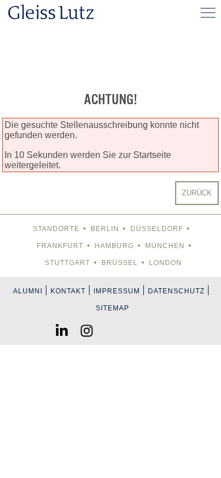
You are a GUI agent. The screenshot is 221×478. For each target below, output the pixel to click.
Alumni (27, 291)
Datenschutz (176, 291)
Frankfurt (60, 246)
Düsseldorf (156, 229)
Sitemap (112, 308)
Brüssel (119, 263)
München (165, 246)
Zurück (197, 193)
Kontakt (68, 291)
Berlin (105, 229)
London (165, 263)
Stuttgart (67, 263)
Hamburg (114, 246)
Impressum (117, 291)
